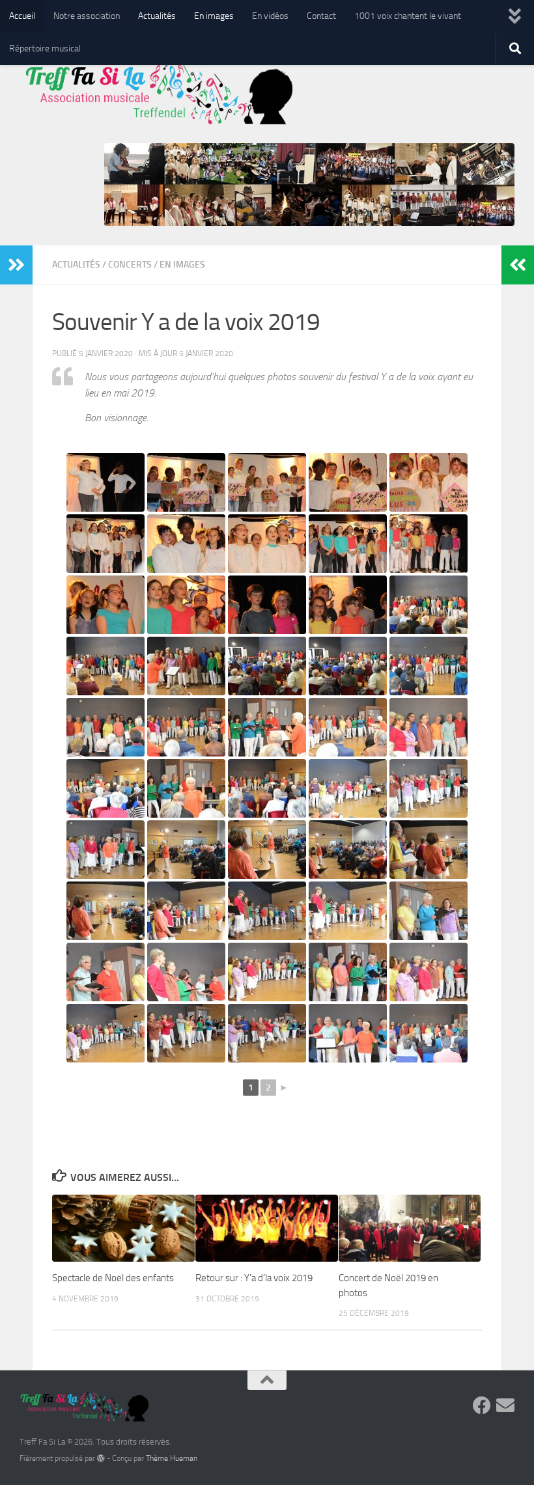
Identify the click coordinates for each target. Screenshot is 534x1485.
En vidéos (270, 15)
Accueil (22, 15)
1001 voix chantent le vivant (407, 15)
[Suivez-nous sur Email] (505, 1405)
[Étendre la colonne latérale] (16, 265)
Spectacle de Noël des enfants (113, 1278)
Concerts (130, 264)
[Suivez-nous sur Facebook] (482, 1405)
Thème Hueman (171, 1458)
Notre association (86, 15)
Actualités (157, 15)
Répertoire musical (45, 48)
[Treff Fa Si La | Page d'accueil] (156, 98)
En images (214, 15)
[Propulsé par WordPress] (101, 1458)
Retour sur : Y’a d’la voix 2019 (254, 1278)
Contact (321, 15)
